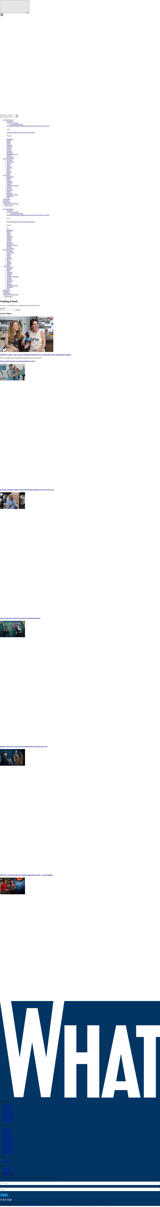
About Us (5, 1173)
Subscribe (4, 1195)
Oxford (8, 191)
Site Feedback (7, 1171)
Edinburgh (9, 146)
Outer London (38, 126)
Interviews (9, 167)
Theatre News (10, 161)
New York (6, 1162)
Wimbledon (23, 126)
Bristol (8, 142)
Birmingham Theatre (8, 1111)
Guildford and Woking (13, 185)
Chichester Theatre (8, 1112)
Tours (43, 126)
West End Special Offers (16, 124)
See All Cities (10, 157)
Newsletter (6, 200)
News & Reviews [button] (8, 158)
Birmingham (10, 139)
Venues (47, 126)
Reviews (9, 163)
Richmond (17, 126)
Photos (8, 173)
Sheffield (9, 155)
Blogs (8, 169)
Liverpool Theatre (8, 1117)
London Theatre (7, 1105)
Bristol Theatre (7, 1138)
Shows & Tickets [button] (8, 120)
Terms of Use (37, 1205)
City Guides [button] (6, 175)
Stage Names (6, 1168)
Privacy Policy (30, 1205)
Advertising (6, 1170)
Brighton (9, 140)
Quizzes (9, 170)
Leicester (9, 149)
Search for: (3, 308)
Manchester (10, 152)
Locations (9, 121)
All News (5, 1153)
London (5, 1160)
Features (9, 166)
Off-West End (10, 126)
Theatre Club (6, 199)
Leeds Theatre (7, 1115)
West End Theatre (8, 1132)
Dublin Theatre (7, 1106)
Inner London (30, 126)
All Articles (10, 160)
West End (15, 123)
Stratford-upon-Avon (12, 154)
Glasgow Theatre (7, 1108)
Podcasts (9, 172)
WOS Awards (7, 202)
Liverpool (9, 151)
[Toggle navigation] (2, 14)
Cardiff (8, 143)
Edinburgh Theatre (8, 1114)
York (8, 197)
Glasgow (9, 148)
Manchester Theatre (8, 1118)
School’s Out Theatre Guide (10, 203)
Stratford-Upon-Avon (12, 194)
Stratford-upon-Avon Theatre (11, 1120)
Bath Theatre (6, 1109)
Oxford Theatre (7, 1150)
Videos (8, 164)
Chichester (9, 145)
